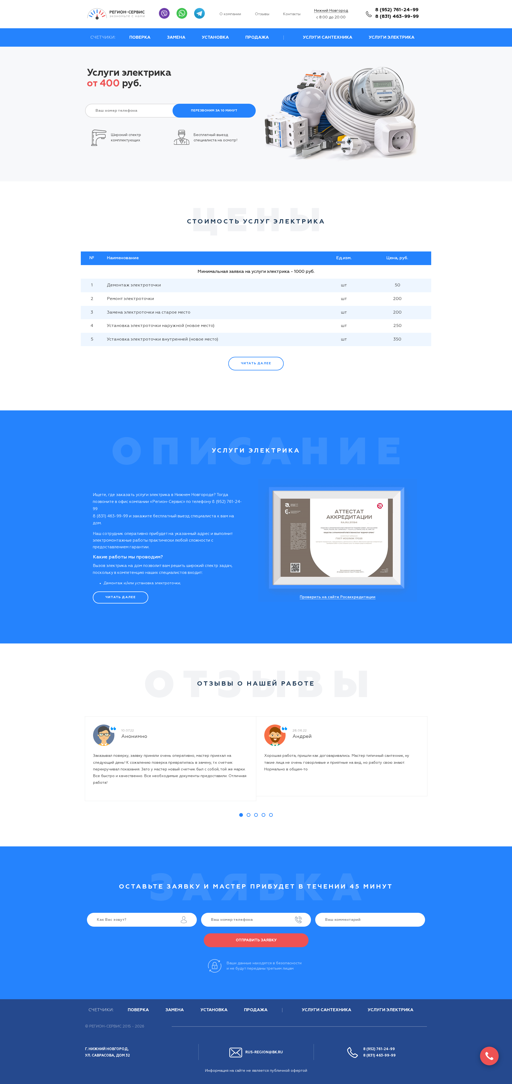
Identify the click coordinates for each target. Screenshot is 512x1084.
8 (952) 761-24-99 (396, 9)
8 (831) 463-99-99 (397, 16)
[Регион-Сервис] (119, 14)
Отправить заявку (256, 940)
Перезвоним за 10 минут (214, 110)
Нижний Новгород (331, 11)
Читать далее (256, 363)
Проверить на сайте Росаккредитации (337, 597)
